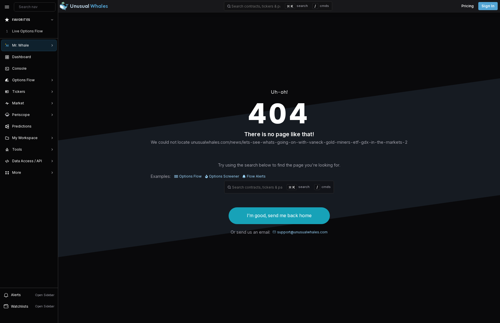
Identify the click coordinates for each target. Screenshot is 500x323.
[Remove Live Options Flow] (52, 31)
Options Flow (190, 176)
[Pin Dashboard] (50, 57)
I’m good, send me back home (279, 215)
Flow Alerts (256, 176)
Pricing (468, 6)
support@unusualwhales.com (302, 232)
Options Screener (224, 176)
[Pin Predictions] (50, 126)
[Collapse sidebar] (7, 7)
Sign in (488, 6)
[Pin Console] (50, 68)
